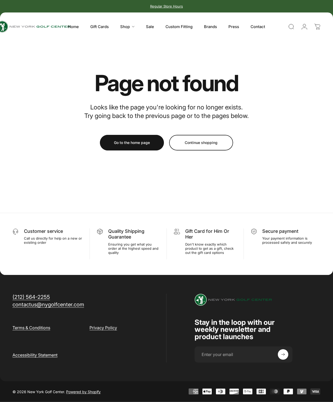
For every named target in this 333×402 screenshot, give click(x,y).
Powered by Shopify (83, 391)
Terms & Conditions (31, 327)
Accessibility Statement (34, 355)
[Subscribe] (283, 354)
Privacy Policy (103, 327)
